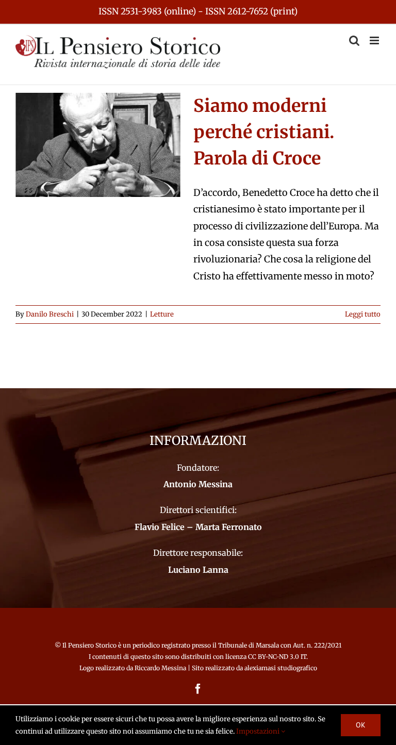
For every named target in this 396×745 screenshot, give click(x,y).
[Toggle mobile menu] (375, 40)
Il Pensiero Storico (90, 645)
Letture (162, 314)
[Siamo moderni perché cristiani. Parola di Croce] (97, 145)
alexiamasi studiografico (280, 668)
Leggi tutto (363, 314)
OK (361, 725)
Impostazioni (258, 731)
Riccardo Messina (160, 668)
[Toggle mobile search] (354, 40)
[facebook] (198, 689)
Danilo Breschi (50, 314)
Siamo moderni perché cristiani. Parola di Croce (263, 132)
